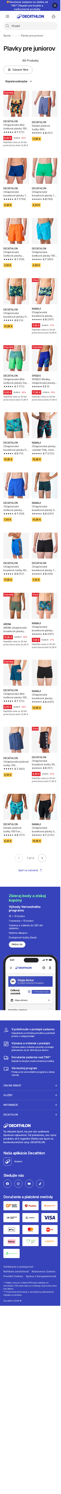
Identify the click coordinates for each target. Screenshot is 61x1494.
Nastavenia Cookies (15, 1278)
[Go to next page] (42, 858)
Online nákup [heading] (12, 1089)
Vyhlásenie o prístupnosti (18, 1268)
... (16, 35)
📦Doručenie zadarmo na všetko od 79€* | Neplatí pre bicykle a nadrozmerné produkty (27, 6)
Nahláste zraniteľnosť (16, 1273)
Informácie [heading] (10, 1109)
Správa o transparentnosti (18, 1282)
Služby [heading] (8, 1099)
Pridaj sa (17, 944)
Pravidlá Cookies (39, 1278)
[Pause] (55, 5)
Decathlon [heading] (10, 1118)
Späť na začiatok (28, 870)
